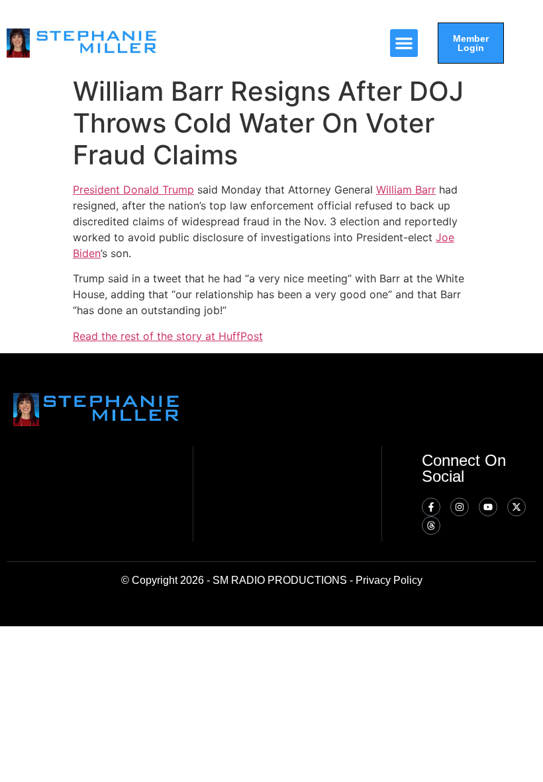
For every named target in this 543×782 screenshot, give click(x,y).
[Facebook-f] (431, 507)
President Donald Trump (133, 189)
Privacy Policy (389, 580)
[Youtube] (488, 507)
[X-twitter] (516, 507)
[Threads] (431, 525)
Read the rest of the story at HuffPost (168, 336)
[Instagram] (459, 507)
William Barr (406, 189)
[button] (404, 43)
